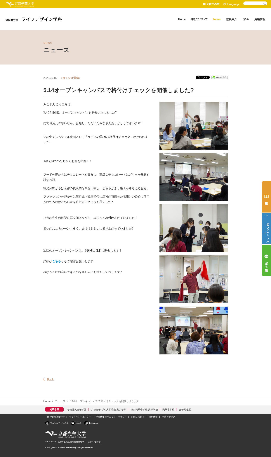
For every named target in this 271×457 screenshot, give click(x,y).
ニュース (60, 401)
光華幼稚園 (185, 409)
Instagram (93, 423)
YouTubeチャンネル (59, 423)
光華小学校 (168, 409)
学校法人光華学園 (76, 409)
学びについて (199, 19)
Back (50, 379)
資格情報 (259, 19)
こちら (56, 261)
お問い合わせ (137, 417)
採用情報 (153, 417)
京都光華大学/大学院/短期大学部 (108, 409)
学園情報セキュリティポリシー (111, 417)
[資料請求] (266, 197)
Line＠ (79, 423)
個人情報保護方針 (56, 417)
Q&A (246, 19)
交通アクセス (168, 417)
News (216, 19)
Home (182, 19)
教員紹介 (231, 19)
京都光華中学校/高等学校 (144, 409)
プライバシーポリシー (80, 417)
